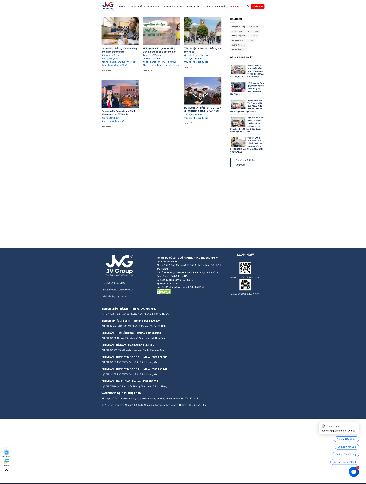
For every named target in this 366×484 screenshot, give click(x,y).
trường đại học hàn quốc (239, 45)
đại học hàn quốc (239, 49)
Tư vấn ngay (257, 6)
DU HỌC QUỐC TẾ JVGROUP (249, 277)
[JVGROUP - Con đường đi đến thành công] (109, 6)
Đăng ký (6, 465)
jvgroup (250, 40)
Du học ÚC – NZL (194, 6)
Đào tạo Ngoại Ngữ (215, 6)
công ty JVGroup (238, 27)
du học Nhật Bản (238, 36)
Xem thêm (106, 70)
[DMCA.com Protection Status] (164, 291)
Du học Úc (253, 36)
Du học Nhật (137, 6)
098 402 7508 (148, 308)
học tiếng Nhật (238, 40)
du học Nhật (253, 31)
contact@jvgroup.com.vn (121, 289)
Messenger (6, 456)
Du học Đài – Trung (172, 6)
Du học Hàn (153, 6)
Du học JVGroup (238, 31)
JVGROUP (122, 6)
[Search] (248, 6)
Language (234, 6)
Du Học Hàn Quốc (256, 27)
